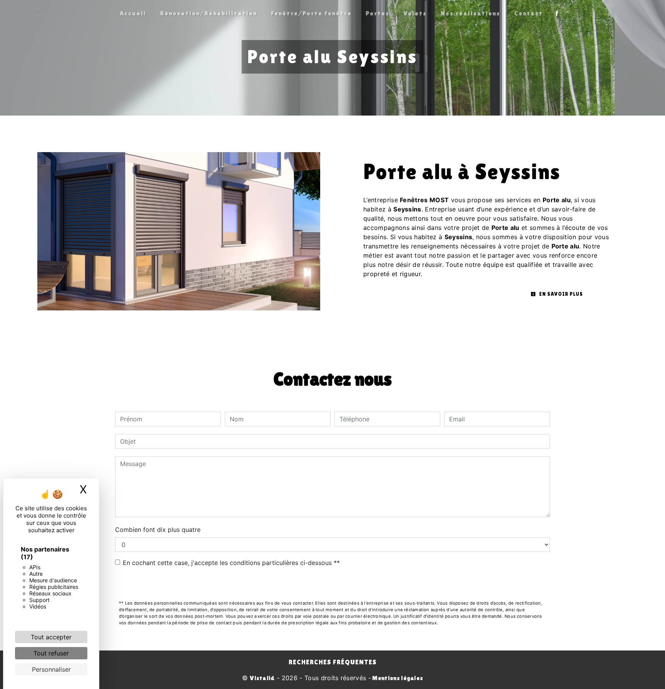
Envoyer (332, 584)
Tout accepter (51, 637)
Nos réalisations (470, 13)
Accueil (133, 13)
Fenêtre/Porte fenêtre (311, 13)
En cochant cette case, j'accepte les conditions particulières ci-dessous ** (231, 563)
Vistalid (262, 678)
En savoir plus (560, 294)
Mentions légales (397, 678)
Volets (415, 13)
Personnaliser (51, 669)
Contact (528, 13)
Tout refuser (51, 653)
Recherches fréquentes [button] (333, 662)
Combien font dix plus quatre (158, 529)
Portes (377, 13)
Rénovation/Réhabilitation (208, 13)
